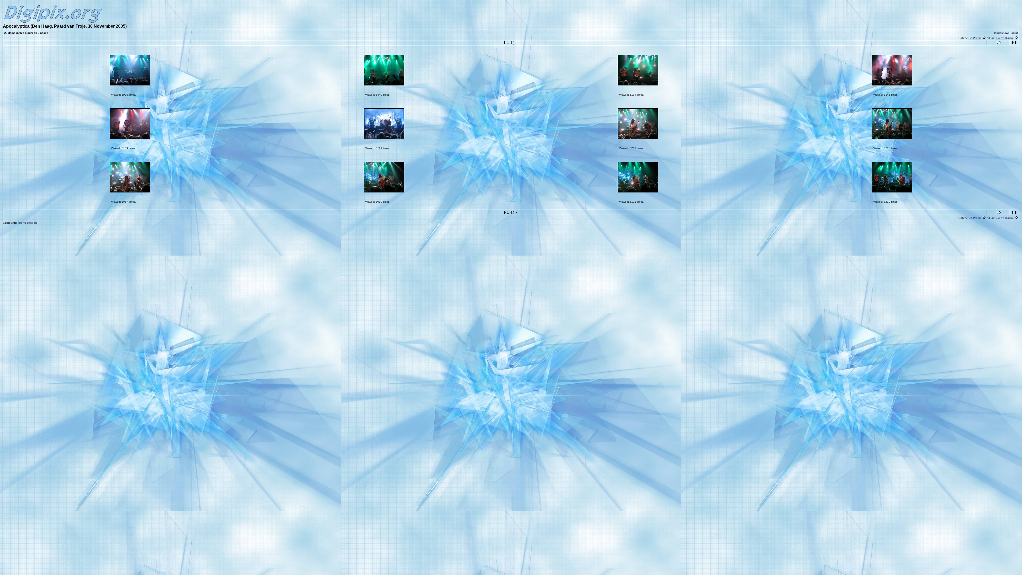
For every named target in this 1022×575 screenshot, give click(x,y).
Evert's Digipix (1004, 37)
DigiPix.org (975, 37)
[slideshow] (1001, 32)
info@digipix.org (28, 222)
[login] (1014, 32)
